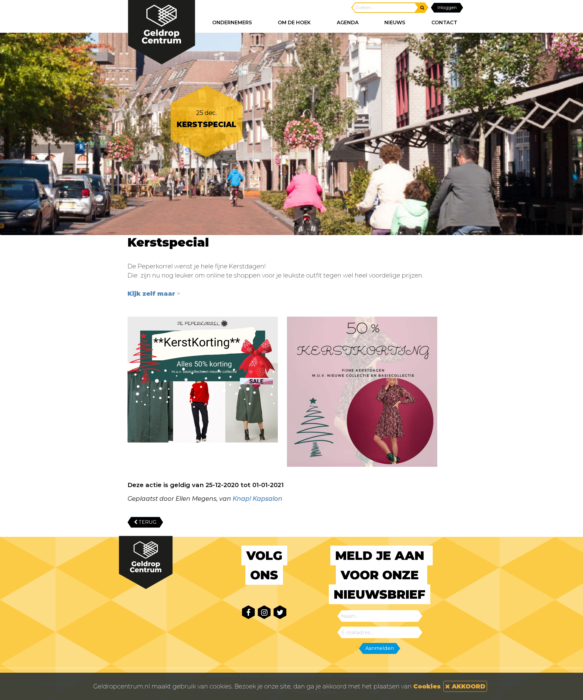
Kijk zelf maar (151, 293)
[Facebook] (248, 612)
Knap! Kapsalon (257, 498)
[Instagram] (264, 612)
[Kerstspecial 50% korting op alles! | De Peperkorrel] (203, 380)
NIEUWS (394, 22)
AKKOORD (467, 686)
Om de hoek (294, 22)
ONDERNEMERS (232, 22)
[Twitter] (280, 612)
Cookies (427, 686)
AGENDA (348, 22)
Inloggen (447, 7)
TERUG (147, 522)
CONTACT (444, 22)
